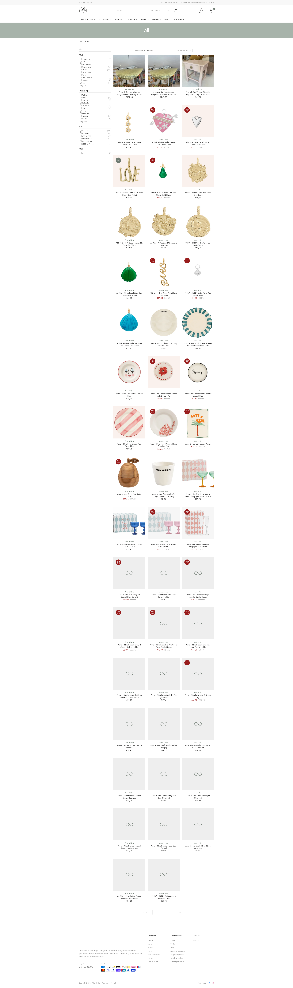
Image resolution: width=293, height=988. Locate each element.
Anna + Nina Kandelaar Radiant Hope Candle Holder (198, 646)
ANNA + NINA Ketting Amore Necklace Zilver (164, 897)
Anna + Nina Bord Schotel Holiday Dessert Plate (198, 394)
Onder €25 (85, 131)
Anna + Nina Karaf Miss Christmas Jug (198, 696)
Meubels (150, 958)
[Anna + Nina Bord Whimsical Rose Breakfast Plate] (164, 422)
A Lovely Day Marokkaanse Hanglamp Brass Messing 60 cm (129, 93)
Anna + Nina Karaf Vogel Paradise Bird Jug (163, 746)
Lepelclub (85, 80)
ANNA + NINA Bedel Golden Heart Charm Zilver (198, 143)
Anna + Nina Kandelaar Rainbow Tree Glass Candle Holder (129, 696)
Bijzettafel (85, 100)
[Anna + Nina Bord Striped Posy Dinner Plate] (129, 422)
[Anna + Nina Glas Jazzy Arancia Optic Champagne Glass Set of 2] (198, 473)
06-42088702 (86, 967)
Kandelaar (85, 116)
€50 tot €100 (86, 136)
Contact (173, 940)
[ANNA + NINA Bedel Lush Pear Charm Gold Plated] (164, 171)
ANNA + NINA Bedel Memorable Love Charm (163, 244)
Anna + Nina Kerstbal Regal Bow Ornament (198, 847)
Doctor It (113, 983)
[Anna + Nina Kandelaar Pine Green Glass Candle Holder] (164, 623)
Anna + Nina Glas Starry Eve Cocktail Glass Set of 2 (129, 595)
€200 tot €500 (87, 141)
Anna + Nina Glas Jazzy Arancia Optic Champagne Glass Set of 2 (198, 495)
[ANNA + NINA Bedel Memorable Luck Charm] (198, 221)
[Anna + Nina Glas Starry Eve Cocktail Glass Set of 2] (129, 573)
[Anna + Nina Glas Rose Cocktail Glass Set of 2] (164, 523)
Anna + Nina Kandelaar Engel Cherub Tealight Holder (129, 646)
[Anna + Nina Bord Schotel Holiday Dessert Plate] (198, 372)
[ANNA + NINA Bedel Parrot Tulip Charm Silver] (198, 272)
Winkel (173, 944)
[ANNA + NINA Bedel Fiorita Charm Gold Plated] (129, 121)
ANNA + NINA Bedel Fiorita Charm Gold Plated (129, 143)
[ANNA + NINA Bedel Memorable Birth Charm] (198, 171)
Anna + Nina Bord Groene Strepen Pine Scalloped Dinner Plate (198, 344)
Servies (150, 951)
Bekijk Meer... (84, 86)
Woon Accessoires (154, 954)
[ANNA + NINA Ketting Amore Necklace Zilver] (164, 875)
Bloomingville (86, 64)
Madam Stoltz (86, 72)
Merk (81, 54)
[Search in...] (176, 10)
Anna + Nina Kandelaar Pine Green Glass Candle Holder (163, 646)
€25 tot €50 (86, 133)
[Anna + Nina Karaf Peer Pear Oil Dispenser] (129, 724)
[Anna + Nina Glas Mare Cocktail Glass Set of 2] (129, 523)
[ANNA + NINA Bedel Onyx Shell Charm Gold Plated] (129, 272)
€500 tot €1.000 (88, 144)
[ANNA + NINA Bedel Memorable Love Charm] (164, 221)
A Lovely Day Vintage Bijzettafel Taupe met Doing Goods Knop (198, 93)
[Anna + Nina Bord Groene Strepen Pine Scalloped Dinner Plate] (198, 322)
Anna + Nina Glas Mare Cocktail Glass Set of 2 (129, 545)
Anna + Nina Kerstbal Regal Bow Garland (163, 847)
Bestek (84, 98)
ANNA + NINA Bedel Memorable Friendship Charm (129, 244)
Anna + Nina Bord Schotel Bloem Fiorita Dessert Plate (164, 394)
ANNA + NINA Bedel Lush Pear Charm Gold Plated (163, 193)
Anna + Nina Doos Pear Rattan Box (129, 495)
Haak (83, 108)
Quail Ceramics (87, 77)
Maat (81, 148)
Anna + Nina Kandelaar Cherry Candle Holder (163, 595)
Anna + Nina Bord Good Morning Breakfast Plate (164, 344)
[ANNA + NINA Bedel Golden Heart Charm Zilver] (198, 121)
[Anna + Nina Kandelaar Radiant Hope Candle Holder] (198, 623)
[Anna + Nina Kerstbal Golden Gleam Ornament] (129, 774)
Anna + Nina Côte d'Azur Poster (198, 443)
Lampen (150, 947)
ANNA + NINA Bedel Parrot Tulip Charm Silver (198, 294)
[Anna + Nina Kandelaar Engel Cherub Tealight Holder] (129, 623)
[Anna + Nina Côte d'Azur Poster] (198, 422)
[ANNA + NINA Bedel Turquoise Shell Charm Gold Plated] (129, 322)
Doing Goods (86, 67)
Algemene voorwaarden (178, 951)
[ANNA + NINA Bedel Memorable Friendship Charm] (129, 221)
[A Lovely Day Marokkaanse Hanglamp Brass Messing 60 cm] (129, 71)
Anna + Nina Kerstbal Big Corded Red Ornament (198, 746)
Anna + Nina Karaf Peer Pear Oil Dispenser (129, 746)
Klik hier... (90, 2)
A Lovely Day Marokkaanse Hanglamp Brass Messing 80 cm (163, 93)
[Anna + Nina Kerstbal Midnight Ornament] (198, 774)
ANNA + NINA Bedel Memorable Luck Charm (198, 244)
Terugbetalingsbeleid (177, 954)
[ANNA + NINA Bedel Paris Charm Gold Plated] (164, 272)
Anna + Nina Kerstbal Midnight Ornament (198, 796)
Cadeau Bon (86, 103)
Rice (83, 83)
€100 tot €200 (87, 139)
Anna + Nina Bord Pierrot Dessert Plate (129, 394)
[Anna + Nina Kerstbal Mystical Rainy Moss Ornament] (129, 824)
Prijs (80, 126)
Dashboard (197, 940)
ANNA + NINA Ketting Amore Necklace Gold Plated (129, 897)
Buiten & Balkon (153, 962)
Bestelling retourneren (177, 962)
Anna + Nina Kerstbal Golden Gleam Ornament (129, 796)
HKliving (84, 70)
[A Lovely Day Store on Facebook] (209, 983)
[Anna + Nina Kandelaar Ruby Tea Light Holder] (164, 674)
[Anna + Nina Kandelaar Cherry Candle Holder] (164, 573)
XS (83, 153)
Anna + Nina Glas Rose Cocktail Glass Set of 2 (163, 545)
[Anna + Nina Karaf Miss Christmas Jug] (198, 674)
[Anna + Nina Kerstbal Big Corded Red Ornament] (198, 724)
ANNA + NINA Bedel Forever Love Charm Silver (164, 143)
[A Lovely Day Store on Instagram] (213, 983)
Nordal (84, 75)
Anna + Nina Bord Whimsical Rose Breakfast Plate (163, 445)
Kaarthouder (86, 113)
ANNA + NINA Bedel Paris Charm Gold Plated (163, 294)
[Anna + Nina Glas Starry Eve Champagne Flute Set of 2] (198, 523)
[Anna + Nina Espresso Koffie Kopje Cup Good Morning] (164, 473)
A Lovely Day (86, 59)
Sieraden (150, 940)
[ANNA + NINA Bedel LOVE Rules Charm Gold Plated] (129, 171)
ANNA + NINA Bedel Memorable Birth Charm (198, 193)
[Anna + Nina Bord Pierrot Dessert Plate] (129, 372)
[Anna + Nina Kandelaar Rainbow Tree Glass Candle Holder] (129, 674)
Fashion (84, 95)
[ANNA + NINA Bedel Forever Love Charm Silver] (164, 121)
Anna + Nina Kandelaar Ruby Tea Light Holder (163, 696)
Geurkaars (85, 105)
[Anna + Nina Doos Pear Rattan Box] (129, 473)
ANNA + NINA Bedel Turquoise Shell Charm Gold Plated (129, 344)
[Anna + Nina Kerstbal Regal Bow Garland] (164, 824)
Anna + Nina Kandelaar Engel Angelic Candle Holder (198, 595)
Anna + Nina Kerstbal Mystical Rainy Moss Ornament (129, 847)
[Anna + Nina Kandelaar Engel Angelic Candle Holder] (198, 573)
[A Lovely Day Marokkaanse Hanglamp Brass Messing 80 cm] (164, 71)
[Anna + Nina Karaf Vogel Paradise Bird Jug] (164, 724)
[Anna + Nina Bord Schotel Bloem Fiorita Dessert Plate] (164, 372)
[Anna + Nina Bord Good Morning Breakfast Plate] (164, 322)
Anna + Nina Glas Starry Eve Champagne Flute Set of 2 (198, 545)
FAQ (172, 947)
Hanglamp (85, 111)
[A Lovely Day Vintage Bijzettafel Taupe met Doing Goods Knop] (198, 71)
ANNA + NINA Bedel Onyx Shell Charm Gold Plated (129, 294)
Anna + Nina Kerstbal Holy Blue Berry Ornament (163, 796)
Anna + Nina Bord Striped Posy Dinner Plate (129, 445)
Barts (83, 62)
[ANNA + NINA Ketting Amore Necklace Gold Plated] (129, 875)
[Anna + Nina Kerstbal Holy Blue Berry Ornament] (164, 774)
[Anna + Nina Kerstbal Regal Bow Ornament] (198, 824)
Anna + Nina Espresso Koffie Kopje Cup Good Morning (163, 495)
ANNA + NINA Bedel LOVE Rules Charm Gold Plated (129, 193)
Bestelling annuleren (177, 958)
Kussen (84, 119)
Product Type (84, 90)
